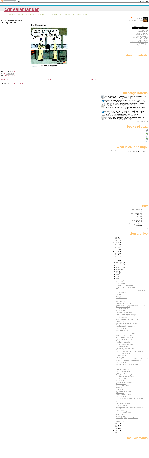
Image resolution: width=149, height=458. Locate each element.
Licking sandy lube (121, 299)
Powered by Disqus (142, 121)
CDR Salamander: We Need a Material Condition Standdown (115, 104)
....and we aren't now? (122, 389)
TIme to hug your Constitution (124, 339)
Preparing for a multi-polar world (125, 348)
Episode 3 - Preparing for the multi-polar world (128, 360)
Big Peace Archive (142, 45)
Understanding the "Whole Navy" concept (127, 364)
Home (49, 79)
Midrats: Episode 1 (121, 414)
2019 (116, 244)
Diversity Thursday (121, 292)
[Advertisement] (137, 166)
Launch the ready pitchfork (123, 342)
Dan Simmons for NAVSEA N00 (125, 371)
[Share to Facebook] (11, 74)
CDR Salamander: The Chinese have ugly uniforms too (114, 99)
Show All (146, 228)
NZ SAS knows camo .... (123, 317)
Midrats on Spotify (142, 40)
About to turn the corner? (123, 385)
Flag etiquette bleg (121, 384)
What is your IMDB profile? (123, 353)
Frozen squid (119, 367)
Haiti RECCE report (121, 298)
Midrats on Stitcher (142, 36)
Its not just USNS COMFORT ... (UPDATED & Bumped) (132, 359)
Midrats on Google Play (141, 33)
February (119, 280)
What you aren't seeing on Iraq (124, 341)
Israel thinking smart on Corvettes (125, 326)
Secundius (107, 100)
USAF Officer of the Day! (123, 330)
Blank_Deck (107, 106)
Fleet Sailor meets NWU (123, 405)
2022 (116, 239)
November (119, 264)
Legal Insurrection (136, 209)
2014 (116, 253)
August (118, 269)
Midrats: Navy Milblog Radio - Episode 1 (127, 418)
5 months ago (130, 99)
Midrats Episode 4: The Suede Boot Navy (127, 319)
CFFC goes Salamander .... (123, 369)
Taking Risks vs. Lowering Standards (126, 375)
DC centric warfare (121, 378)
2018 (116, 246)
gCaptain (139, 216)
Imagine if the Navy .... (122, 373)
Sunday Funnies (8, 22)
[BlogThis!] (8, 74)
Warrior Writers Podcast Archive (139, 42)
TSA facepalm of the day (123, 402)
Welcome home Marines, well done (126, 314)
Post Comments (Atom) (17, 83)
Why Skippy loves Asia (122, 346)
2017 (116, 248)
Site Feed (145, 30)
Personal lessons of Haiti (123, 307)
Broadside (7, 75)
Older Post (93, 79)
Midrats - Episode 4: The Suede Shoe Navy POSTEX (131, 305)
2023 (116, 237)
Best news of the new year (123, 391)
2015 (116, 251)
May (117, 274)
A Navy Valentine (120, 409)
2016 (116, 249)
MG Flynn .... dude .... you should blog (126, 400)
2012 (116, 256)
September (119, 267)
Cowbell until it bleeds (122, 308)
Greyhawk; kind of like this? (123, 303)
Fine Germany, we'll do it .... (123, 403)
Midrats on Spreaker (142, 34)
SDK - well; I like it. (121, 301)
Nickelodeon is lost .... (122, 419)
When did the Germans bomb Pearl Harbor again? (130, 398)
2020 (116, 242)
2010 (116, 260)
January (118, 282)
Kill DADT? (119, 294)
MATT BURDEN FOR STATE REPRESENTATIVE (130, 351)
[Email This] (6, 74)
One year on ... (120, 332)
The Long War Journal (135, 224)
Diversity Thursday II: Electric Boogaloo (127, 323)
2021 (116, 240)
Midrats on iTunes (143, 31)
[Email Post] (16, 75)
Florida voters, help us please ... (125, 312)
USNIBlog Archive (142, 43)
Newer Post (5, 79)
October (118, 265)
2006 (116, 428)
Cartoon (13, 75)
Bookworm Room (137, 220)
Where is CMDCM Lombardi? (124, 344)
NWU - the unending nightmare (124, 412)
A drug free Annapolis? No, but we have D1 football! (130, 291)
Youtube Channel (143, 50)
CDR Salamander (21, 9)
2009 (116, 423)
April (117, 276)
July (117, 271)
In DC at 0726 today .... (122, 411)
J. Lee (105, 96)
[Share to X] (10, 74)
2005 (116, 430)
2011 (116, 258)
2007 (116, 427)
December (119, 262)
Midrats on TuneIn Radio (141, 39)
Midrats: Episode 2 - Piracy (123, 394)
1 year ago (132, 104)
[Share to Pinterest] (13, 74)
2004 (116, 432)
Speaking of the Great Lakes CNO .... (126, 333)
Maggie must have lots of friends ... (126, 382)
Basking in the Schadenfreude (124, 335)
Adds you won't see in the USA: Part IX (127, 316)
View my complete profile (135, 20)
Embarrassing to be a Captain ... (125, 285)
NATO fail (118, 296)
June (117, 273)
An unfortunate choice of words (124, 337)
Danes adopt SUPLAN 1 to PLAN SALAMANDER (130, 407)
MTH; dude (119, 387)
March (118, 278)
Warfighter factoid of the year (124, 366)
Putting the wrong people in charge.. (126, 325)
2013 (116, 255)
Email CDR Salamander (141, 26)
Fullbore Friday (120, 289)
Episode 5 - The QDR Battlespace (125, 287)
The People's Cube (136, 213)
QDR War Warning (121, 355)
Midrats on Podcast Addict (140, 37)
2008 (116, 425)
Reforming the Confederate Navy (125, 376)
